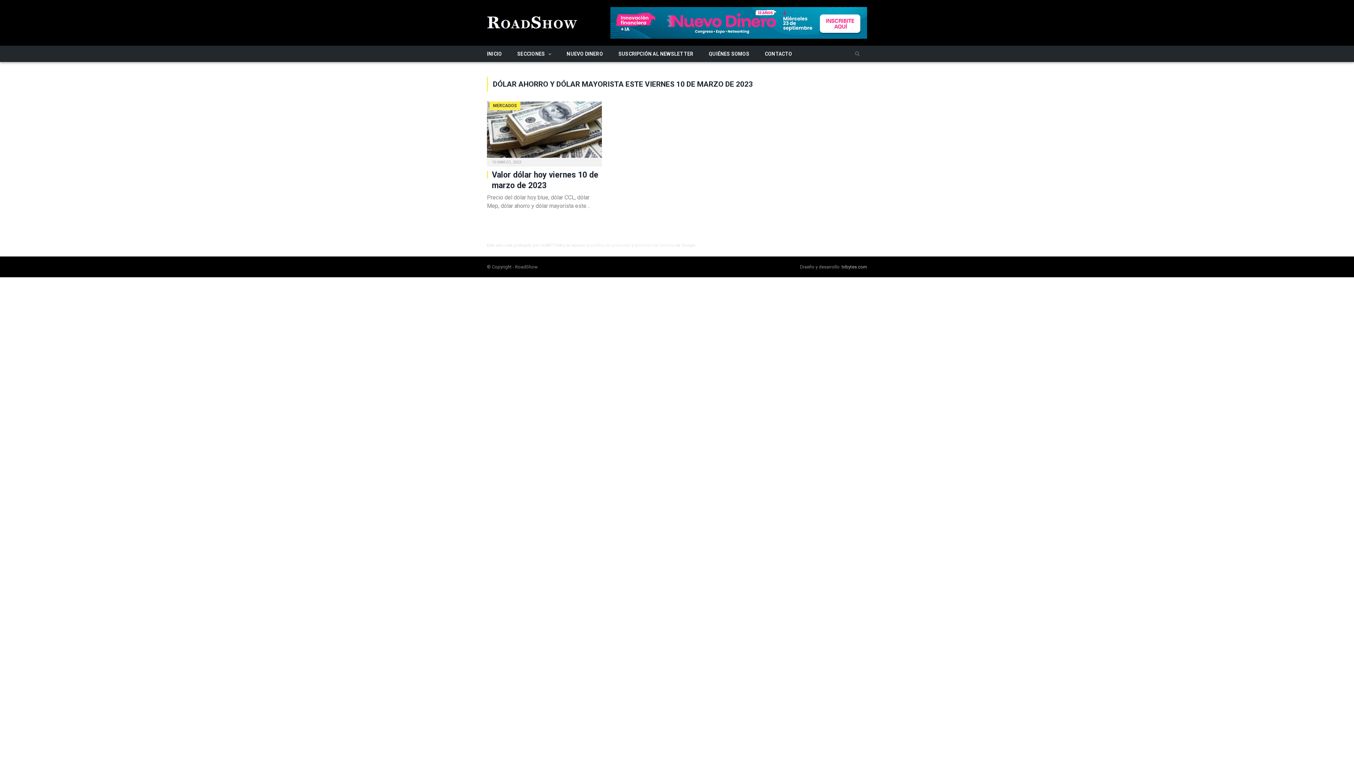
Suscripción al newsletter (655, 54)
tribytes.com (854, 267)
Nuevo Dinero (585, 54)
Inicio (494, 54)
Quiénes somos (729, 54)
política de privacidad (611, 245)
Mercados (505, 105)
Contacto (778, 54)
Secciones (531, 54)
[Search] (857, 54)
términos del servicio (655, 245)
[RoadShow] (532, 21)
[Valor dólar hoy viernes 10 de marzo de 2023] (544, 131)
